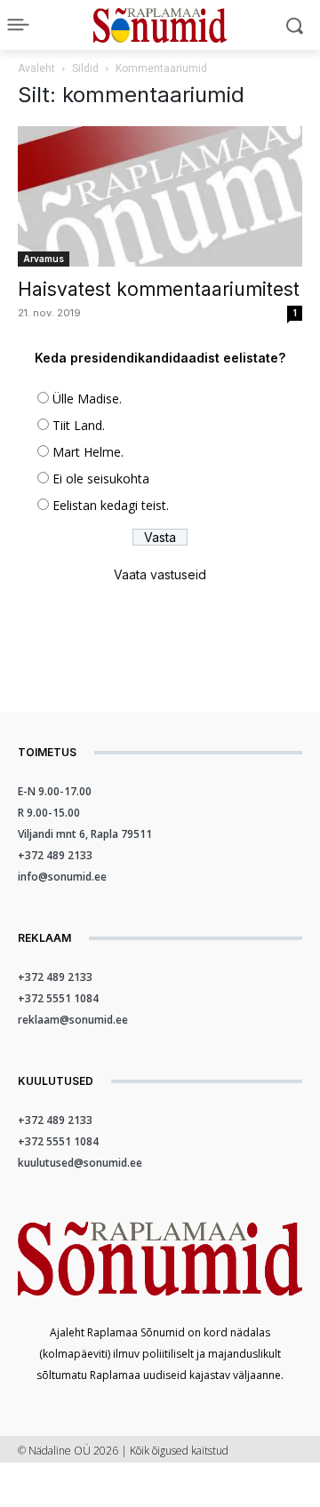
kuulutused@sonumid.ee (80, 1162)
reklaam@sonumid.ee (73, 1019)
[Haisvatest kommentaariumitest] (160, 196)
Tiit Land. (78, 425)
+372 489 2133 (55, 855)
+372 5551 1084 (58, 998)
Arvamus (43, 258)
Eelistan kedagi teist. (110, 505)
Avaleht (36, 68)
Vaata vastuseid (160, 574)
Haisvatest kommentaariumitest (159, 289)
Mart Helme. (88, 451)
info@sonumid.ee (62, 876)
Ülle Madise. (87, 398)
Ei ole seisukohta (100, 478)
